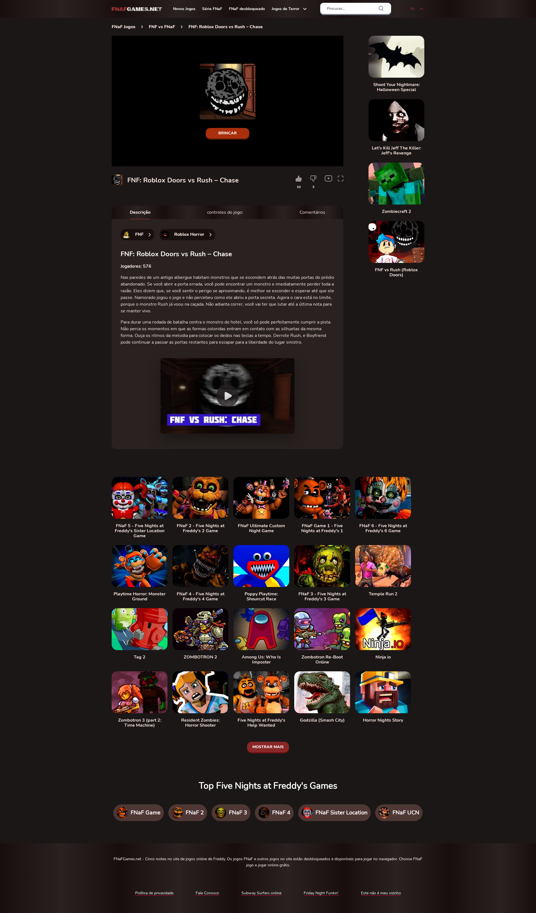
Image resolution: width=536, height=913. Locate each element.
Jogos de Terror (285, 8)
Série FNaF (212, 8)
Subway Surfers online (261, 893)
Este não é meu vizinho (381, 893)
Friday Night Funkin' (321, 893)
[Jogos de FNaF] (137, 9)
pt (412, 8)
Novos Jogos (184, 8)
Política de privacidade (154, 893)
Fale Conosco (207, 893)
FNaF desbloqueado (247, 8)
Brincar (227, 133)
